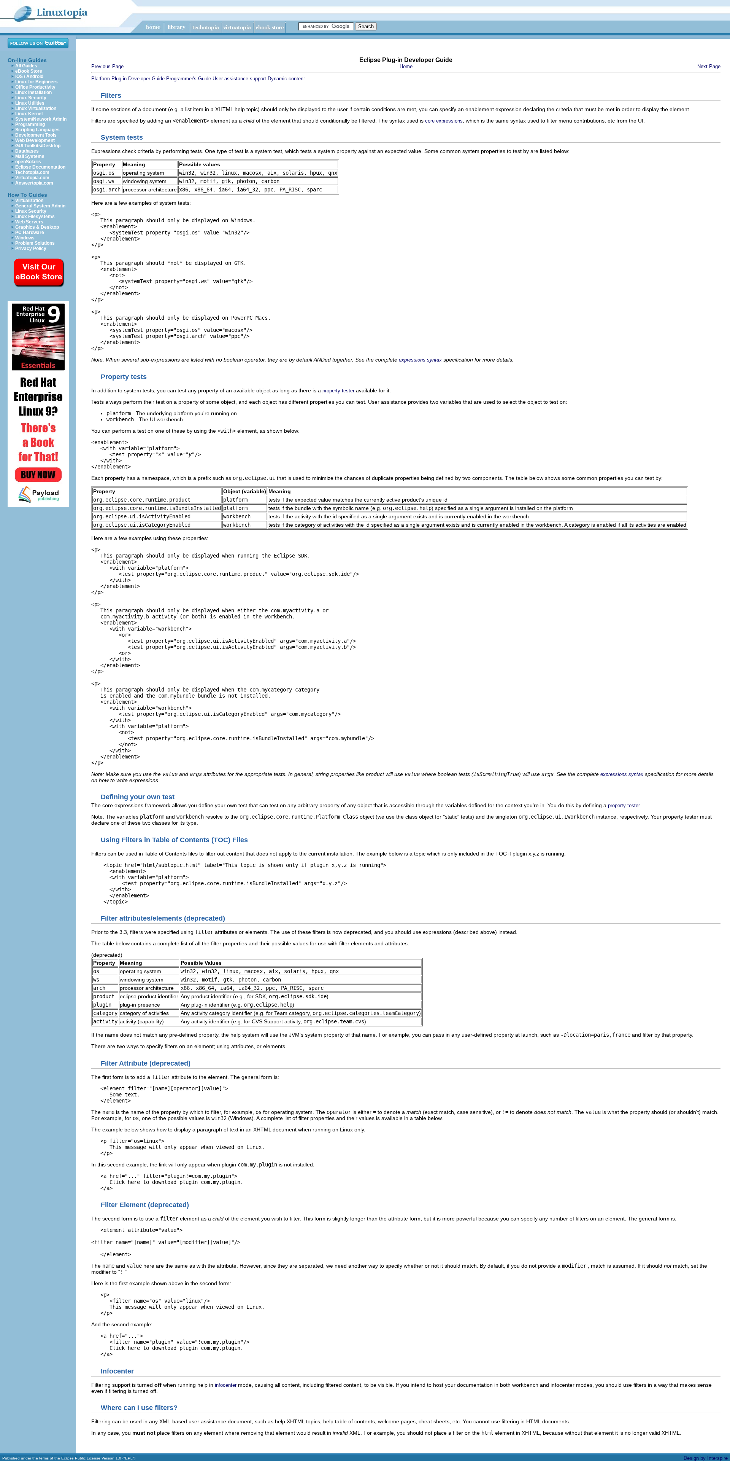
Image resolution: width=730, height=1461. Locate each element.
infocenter (225, 1385)
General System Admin (40, 206)
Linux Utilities (29, 103)
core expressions (444, 121)
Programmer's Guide (188, 78)
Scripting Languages (37, 129)
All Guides (26, 66)
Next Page (708, 66)
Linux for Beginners (36, 81)
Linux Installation (33, 92)
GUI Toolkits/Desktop (37, 145)
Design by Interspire (706, 1458)
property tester (338, 391)
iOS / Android (29, 76)
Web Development (35, 140)
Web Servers (29, 222)
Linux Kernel (29, 113)
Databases (27, 151)
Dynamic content (286, 78)
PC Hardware (29, 232)
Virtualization (29, 200)
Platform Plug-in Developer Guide (128, 78)
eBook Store (28, 71)
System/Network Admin (41, 119)
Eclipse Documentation (40, 167)
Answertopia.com (34, 183)
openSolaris (28, 161)
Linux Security (30, 97)
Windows (25, 238)
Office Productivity (35, 87)
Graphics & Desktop (37, 227)
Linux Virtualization (35, 108)
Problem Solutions (35, 243)
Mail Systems (29, 156)
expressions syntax (420, 360)
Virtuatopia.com (32, 177)
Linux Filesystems (35, 216)
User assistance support (239, 78)
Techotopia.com (32, 172)
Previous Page (107, 66)
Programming (30, 124)
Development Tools (36, 135)
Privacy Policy (30, 248)
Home (406, 66)
